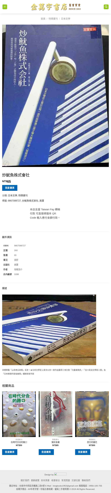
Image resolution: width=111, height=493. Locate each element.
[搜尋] (106, 6)
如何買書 (45, 480)
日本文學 (65, 19)
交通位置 (76, 480)
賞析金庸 (55, 442)
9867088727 (14, 200)
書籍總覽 (35, 480)
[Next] (109, 425)
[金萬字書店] (55, 7)
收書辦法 (55, 480)
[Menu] (4, 6)
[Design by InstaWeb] (60, 474)
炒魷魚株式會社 (30, 200)
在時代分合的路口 (19, 442)
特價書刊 (53, 19)
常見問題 (65, 480)
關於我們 (25, 480)
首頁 (43, 19)
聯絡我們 (86, 480)
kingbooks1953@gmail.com (65, 486)
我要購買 (10, 188)
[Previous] (2, 425)
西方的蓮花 (92, 442)
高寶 (41, 200)
